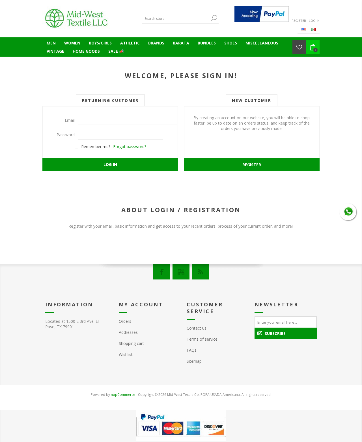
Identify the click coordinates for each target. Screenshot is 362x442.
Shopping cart (131, 343)
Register (299, 20)
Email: (70, 120)
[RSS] (200, 271)
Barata (181, 43)
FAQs (192, 350)
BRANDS (156, 43)
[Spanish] (313, 29)
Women (72, 43)
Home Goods (86, 51)
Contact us (196, 328)
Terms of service (202, 339)
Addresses (128, 332)
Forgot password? (129, 146)
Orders (125, 321)
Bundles (207, 43)
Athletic (130, 43)
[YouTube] (181, 271)
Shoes (230, 43)
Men (51, 43)
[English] (303, 29)
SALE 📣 (116, 51)
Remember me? (95, 146)
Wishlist (126, 354)
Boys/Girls (100, 43)
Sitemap (194, 361)
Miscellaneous (261, 43)
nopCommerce (123, 394)
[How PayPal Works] (261, 14)
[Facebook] (161, 271)
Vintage (55, 51)
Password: (66, 134)
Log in (314, 20)
